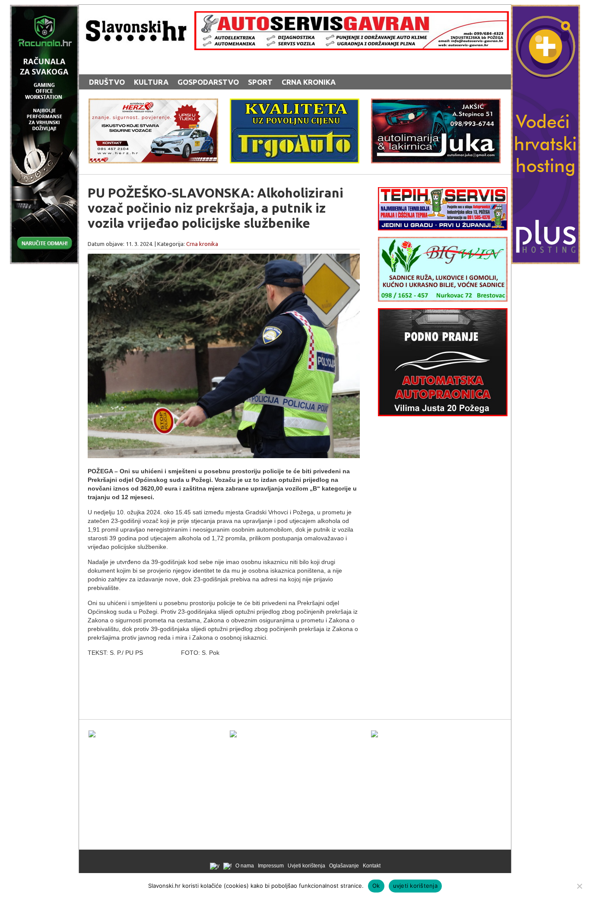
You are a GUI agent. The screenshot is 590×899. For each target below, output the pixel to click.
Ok (376, 885)
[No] (579, 886)
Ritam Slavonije (121, 66)
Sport (260, 82)
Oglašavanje (344, 866)
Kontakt (372, 866)
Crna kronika (309, 82)
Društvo (107, 82)
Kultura (151, 82)
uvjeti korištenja (415, 885)
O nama (244, 866)
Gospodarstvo (208, 82)
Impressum (271, 866)
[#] (351, 47)
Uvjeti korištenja (306, 866)
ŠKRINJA (215, 66)
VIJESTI (176, 66)
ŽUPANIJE (256, 66)
